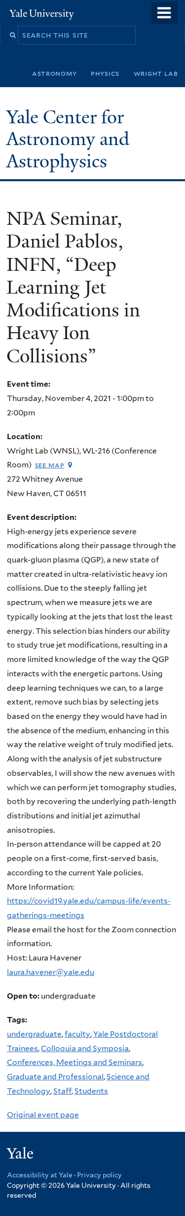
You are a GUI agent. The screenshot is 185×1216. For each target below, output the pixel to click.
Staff (62, 1091)
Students (91, 1091)
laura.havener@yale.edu (50, 972)
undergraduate (34, 1034)
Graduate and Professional (55, 1076)
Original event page (43, 1114)
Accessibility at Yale (40, 1175)
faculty (77, 1034)
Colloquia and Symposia (85, 1048)
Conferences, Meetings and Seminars (74, 1062)
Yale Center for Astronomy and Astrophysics (67, 139)
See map (50, 464)
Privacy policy (99, 1175)
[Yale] (21, 1155)
